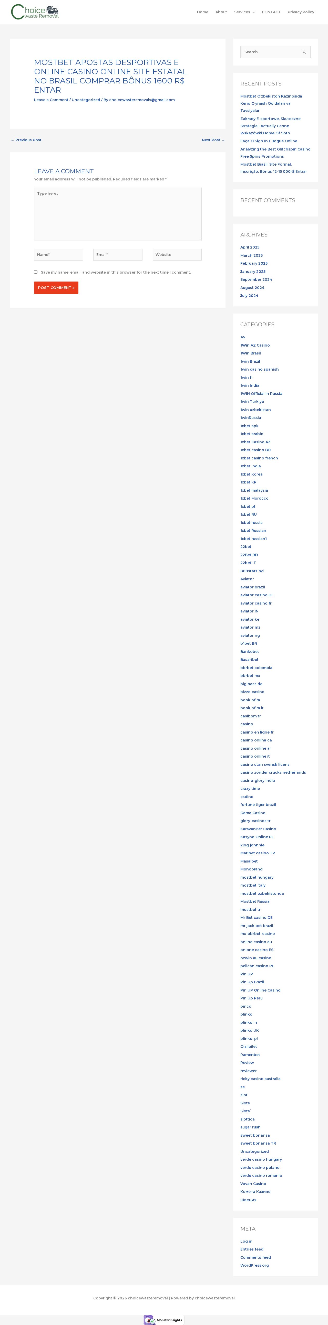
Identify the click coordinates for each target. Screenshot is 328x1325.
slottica (247, 1119)
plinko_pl (249, 1038)
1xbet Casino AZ (255, 442)
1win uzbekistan (255, 409)
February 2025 (254, 263)
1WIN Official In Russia (261, 393)
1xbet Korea (251, 474)
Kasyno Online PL (257, 837)
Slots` (246, 1111)
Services (242, 12)
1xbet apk (249, 426)
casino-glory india (257, 780)
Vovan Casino (253, 1183)
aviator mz (250, 627)
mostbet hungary (256, 877)
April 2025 (249, 247)
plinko (246, 1014)
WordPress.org (254, 1265)
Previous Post (26, 140)
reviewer (248, 1071)
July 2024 (249, 295)
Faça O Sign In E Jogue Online (268, 141)
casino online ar (255, 748)
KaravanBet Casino (258, 829)
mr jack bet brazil (256, 925)
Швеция (248, 1200)
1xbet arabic (251, 434)
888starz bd (252, 571)
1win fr (246, 377)
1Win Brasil (250, 353)
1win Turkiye (252, 401)
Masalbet (249, 861)
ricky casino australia (260, 1078)
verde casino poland (260, 1167)
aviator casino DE (257, 595)
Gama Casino (252, 813)
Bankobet (249, 651)
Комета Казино (255, 1191)
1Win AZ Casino (255, 345)
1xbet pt (247, 506)
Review (247, 1062)
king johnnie (252, 845)
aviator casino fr (256, 603)
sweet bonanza (255, 1135)
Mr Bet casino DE (256, 917)
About (221, 12)
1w (242, 337)
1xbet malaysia (254, 490)
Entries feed (251, 1249)
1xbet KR (248, 482)
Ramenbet (250, 1054)
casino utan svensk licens (265, 764)
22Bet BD (249, 555)
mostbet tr (250, 909)
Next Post (213, 140)
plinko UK (249, 1030)
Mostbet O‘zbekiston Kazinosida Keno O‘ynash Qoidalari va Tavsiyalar (271, 103)
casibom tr (250, 716)
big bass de (251, 684)
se (242, 1087)
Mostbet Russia (255, 901)
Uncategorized (86, 100)
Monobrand (251, 869)
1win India (249, 385)
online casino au (256, 942)
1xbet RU (248, 514)
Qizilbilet (248, 1046)
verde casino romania (261, 1175)
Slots (245, 1103)
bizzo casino (252, 692)
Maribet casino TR (257, 853)
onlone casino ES (256, 949)
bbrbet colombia (256, 667)
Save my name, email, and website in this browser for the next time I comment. (116, 272)
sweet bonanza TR (258, 1143)
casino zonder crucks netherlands (273, 772)
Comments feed (255, 1257)
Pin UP (246, 974)
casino (246, 724)
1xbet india (250, 466)
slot (244, 1095)
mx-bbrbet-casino (257, 933)
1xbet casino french (259, 458)
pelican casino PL (257, 966)
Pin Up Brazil (252, 982)
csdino (246, 796)
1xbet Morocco (254, 498)
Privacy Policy (301, 12)
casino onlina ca (256, 740)
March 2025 (251, 255)
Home (202, 12)
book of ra (250, 700)
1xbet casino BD (255, 450)
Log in (246, 1241)
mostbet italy (252, 885)
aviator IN (249, 611)
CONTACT (271, 12)
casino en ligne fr (257, 732)
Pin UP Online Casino (260, 990)
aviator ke (249, 619)
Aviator (247, 579)
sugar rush (250, 1127)
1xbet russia (251, 522)
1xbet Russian (253, 530)
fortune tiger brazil (258, 804)
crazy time (250, 788)
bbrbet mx (250, 675)
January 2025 (252, 271)
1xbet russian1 (253, 538)
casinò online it (255, 756)
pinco (245, 1006)
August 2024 (252, 287)
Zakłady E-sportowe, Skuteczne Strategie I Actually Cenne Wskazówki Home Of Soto (270, 125)
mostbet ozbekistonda (262, 893)
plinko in (248, 1022)
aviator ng (250, 635)
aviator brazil (252, 587)
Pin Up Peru (251, 998)
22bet (245, 546)
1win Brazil (250, 361)
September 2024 (256, 279)
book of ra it (252, 708)
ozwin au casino (255, 958)
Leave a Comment (51, 100)
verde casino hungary (261, 1159)
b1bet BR (248, 643)
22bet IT (248, 563)
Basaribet (249, 659)
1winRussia (250, 417)
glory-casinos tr (255, 820)
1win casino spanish (259, 369)
